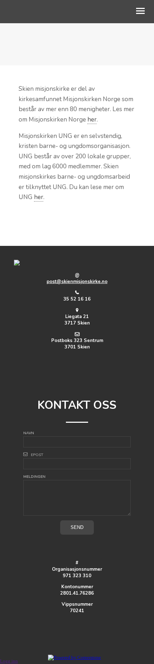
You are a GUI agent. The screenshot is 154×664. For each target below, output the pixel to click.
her (92, 119)
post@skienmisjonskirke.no (77, 281)
